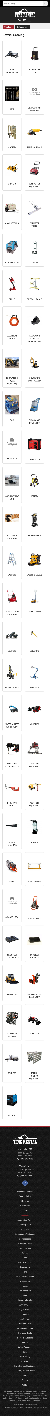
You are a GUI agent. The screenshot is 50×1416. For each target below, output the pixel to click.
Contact (25, 1210)
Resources (25, 1206)
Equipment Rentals (25, 1191)
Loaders (25, 1314)
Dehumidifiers (25, 1248)
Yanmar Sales (25, 1196)
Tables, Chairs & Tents (25, 1371)
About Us (25, 1201)
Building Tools (25, 1225)
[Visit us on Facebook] (25, 1183)
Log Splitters (25, 1319)
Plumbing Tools (25, 1333)
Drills (25, 1258)
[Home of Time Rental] (25, 1143)
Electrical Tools (25, 1262)
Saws (25, 1352)
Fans (25, 1272)
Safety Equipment (25, 1347)
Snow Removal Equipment (25, 1366)
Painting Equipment (25, 1328)
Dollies (25, 1253)
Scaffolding (25, 1357)
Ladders (25, 1295)
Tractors (25, 1375)
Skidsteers (25, 1361)
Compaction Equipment (25, 1234)
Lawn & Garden (25, 1305)
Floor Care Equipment (25, 1277)
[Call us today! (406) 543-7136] (19, 20)
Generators (25, 1281)
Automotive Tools (25, 1220)
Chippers (25, 1229)
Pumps (25, 1342)
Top (46, 1413)
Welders (25, 1385)
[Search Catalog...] (45, 3)
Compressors (25, 1239)
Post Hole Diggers (25, 1338)
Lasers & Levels (25, 1300)
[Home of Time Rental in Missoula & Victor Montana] (25, 12)
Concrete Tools (25, 1244)
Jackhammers (25, 1291)
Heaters (25, 1286)
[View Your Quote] (24, 20)
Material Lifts (25, 1324)
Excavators (25, 1267)
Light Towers (25, 1309)
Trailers (25, 1380)
